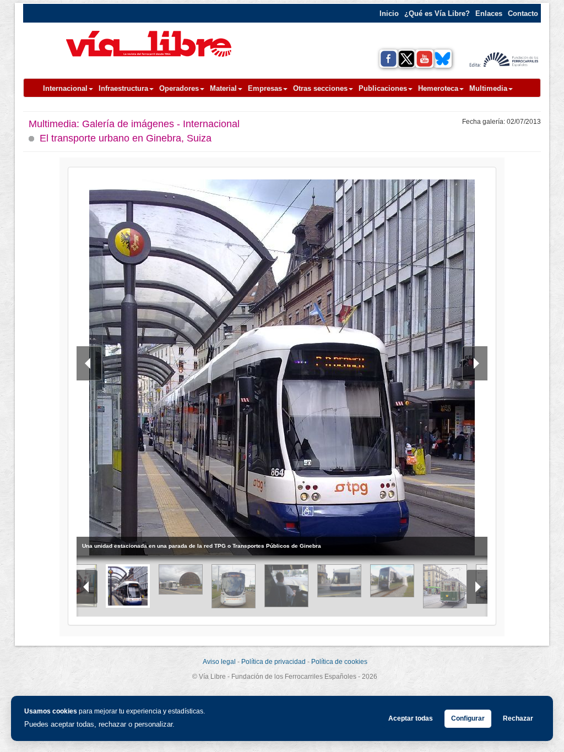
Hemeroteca (438, 88)
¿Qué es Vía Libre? (437, 13)
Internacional (65, 88)
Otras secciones (320, 88)
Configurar (468, 718)
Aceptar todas (410, 718)
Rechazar (518, 718)
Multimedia (488, 88)
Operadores (179, 88)
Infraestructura (123, 88)
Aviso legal (219, 662)
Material (223, 88)
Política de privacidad (273, 662)
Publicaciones (383, 88)
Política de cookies (339, 662)
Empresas (265, 88)
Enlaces (488, 13)
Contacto (523, 13)
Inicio (389, 13)
